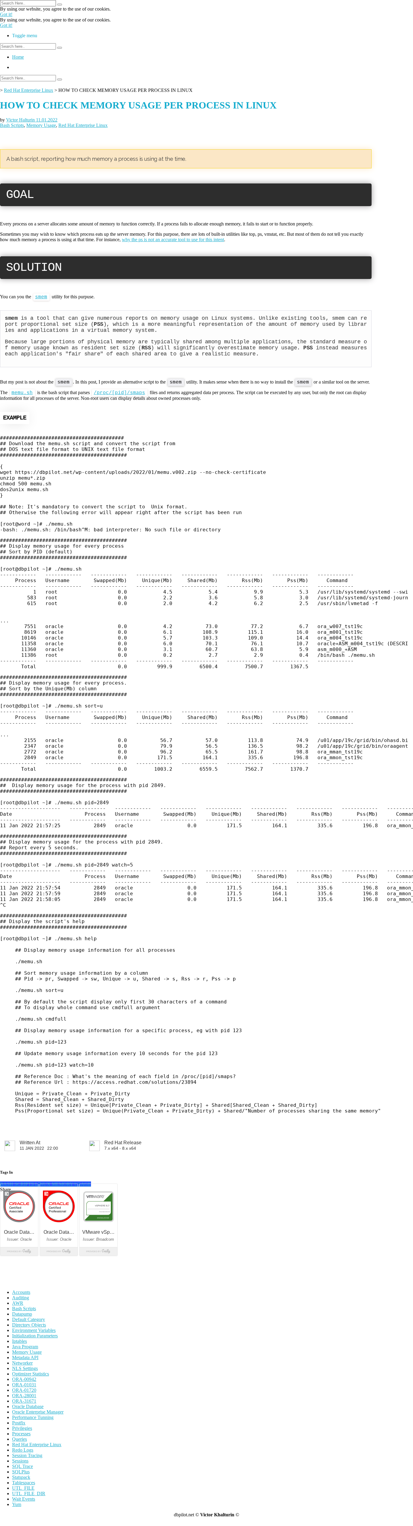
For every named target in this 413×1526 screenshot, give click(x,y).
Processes (21, 1433)
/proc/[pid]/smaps (119, 393)
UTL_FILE (23, 1488)
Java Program (25, 1346)
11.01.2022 (46, 119)
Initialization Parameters (35, 1335)
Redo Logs (22, 1450)
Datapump (22, 1314)
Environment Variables (34, 1330)
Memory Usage (41, 125)
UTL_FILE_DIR (28, 1493)
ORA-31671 (24, 1401)
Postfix (18, 1422)
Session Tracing (27, 1455)
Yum (16, 1504)
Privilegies (22, 1428)
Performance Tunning (33, 1417)
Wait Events (23, 1499)
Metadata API (25, 1357)
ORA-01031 (24, 1384)
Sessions (20, 1460)
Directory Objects (29, 1324)
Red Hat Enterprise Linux (28, 90)
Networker (22, 1363)
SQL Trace (22, 1466)
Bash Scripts (12, 125)
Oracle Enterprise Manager (37, 1411)
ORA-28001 (24, 1395)
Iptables (19, 1341)
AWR (17, 1303)
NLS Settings (25, 1368)
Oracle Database (28, 1406)
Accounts (21, 1292)
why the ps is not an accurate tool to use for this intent (173, 239)
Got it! (6, 14)
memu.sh (22, 393)
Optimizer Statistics (30, 1373)
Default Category (28, 1319)
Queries (19, 1439)
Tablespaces (23, 1482)
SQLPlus (21, 1471)
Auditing (20, 1297)
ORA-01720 (24, 1390)
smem (41, 297)
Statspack (21, 1477)
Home (18, 57)
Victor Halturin (21, 119)
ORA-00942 (24, 1379)
